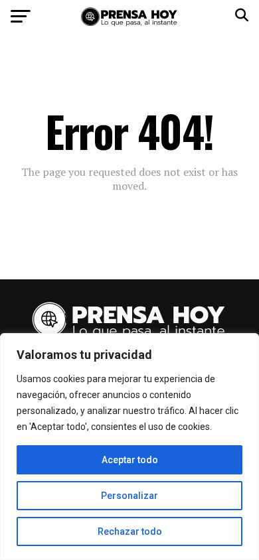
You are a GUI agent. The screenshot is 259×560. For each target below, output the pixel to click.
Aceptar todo (130, 460)
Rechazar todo (130, 531)
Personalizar (129, 495)
